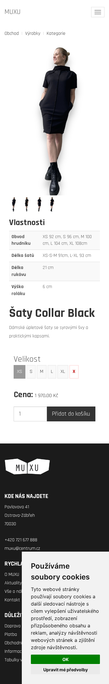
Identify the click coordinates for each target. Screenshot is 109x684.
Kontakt (12, 600)
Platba (11, 634)
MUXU (13, 12)
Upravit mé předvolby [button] (65, 669)
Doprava (13, 626)
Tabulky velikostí (20, 660)
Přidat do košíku (71, 414)
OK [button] (65, 659)
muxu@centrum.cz (22, 548)
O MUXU (12, 574)
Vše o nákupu (18, 591)
